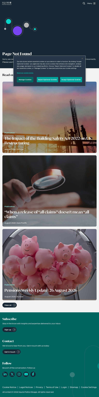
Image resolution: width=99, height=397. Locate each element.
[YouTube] (26, 374)
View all (7, 305)
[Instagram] (19, 374)
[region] (49, 71)
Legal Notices (26, 387)
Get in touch (9, 352)
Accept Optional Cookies (71, 79)
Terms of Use (52, 387)
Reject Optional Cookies (47, 79)
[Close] (82, 58)
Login (64, 387)
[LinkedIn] (5, 374)
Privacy (39, 387)
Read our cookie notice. (25, 73)
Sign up (7, 329)
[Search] (84, 3)
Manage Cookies (25, 79)
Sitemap (74, 387)
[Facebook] (33, 374)
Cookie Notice (9, 387)
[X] (12, 374)
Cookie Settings (89, 387)
